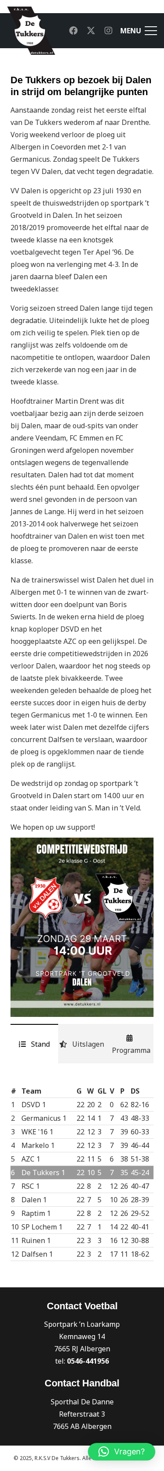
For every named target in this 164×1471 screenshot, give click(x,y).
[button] (121, 1451)
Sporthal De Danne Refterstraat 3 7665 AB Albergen (82, 1414)
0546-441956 (88, 1361)
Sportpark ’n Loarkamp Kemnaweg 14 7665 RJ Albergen (82, 1336)
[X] (91, 30)
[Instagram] (108, 30)
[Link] (31, 31)
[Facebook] (73, 30)
